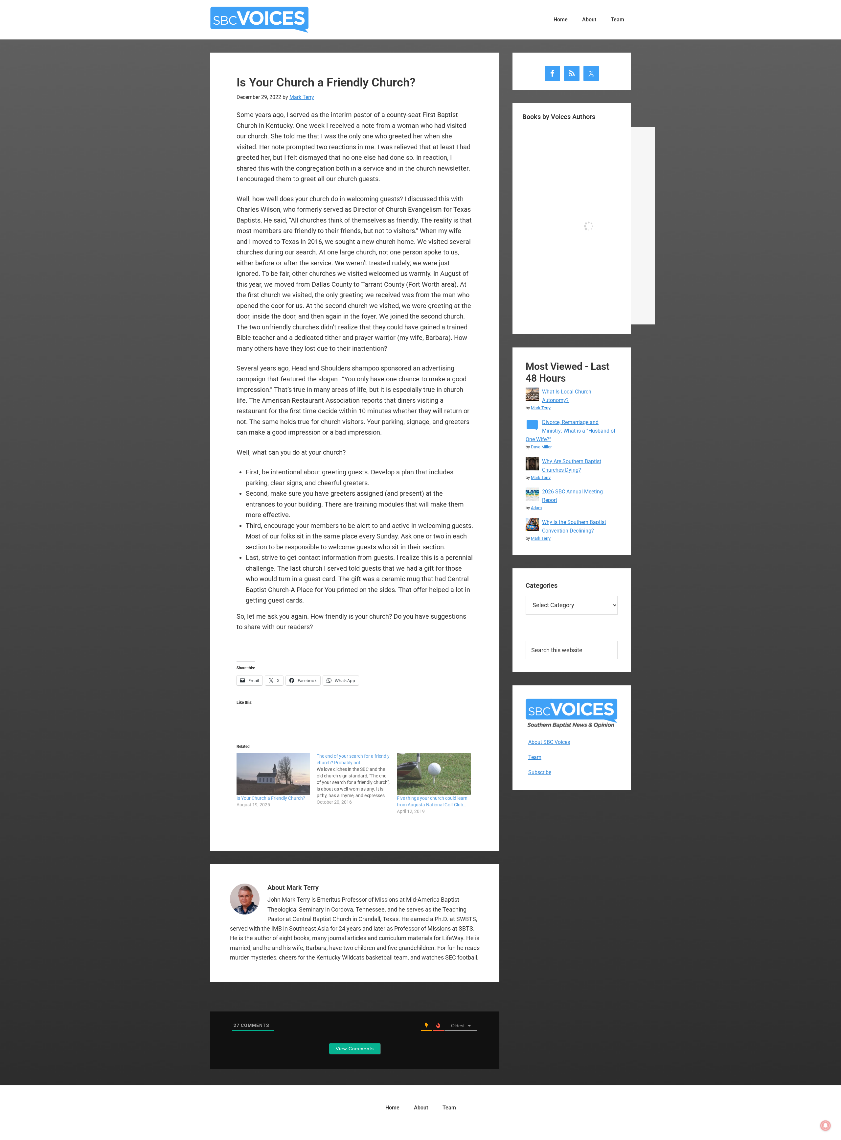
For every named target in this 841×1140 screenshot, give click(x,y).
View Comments (355, 1048)
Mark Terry (541, 407)
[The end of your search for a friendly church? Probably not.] (357, 779)
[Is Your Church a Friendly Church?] (273, 774)
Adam (536, 507)
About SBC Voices (549, 742)
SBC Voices (259, 20)
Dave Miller (541, 446)
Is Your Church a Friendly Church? (271, 798)
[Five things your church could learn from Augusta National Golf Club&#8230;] (433, 774)
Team (534, 757)
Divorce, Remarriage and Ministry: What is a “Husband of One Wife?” (571, 430)
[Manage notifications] (825, 1125)
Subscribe (539, 772)
